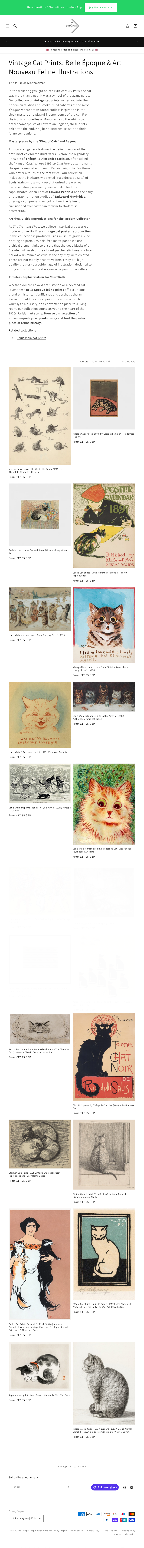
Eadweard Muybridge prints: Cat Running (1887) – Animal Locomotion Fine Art (38, 990)
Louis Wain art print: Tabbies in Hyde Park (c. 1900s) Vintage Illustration (40, 809)
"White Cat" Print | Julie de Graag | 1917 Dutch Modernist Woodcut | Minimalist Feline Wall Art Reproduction (102, 1305)
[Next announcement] (137, 42)
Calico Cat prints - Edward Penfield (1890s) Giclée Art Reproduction (100, 574)
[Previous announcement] (7, 42)
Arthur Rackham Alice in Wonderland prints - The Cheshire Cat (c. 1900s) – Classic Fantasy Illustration (39, 1051)
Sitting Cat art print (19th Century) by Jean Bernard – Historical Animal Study (100, 1195)
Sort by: (84, 361)
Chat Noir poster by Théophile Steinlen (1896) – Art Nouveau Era (104, 1107)
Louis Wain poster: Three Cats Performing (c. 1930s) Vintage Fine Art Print (39, 921)
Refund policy (76, 1530)
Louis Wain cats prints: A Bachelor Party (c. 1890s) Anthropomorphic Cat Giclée (98, 717)
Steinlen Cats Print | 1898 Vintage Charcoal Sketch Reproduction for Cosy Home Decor (34, 1174)
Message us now (103, 7)
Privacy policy (92, 1530)
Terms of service (110, 1530)
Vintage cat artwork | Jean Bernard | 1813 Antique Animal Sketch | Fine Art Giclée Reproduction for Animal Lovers (102, 1430)
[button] (7, 26)
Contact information (125, 1534)
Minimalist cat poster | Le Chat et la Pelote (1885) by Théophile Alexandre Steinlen (35, 471)
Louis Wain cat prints (31, 338)
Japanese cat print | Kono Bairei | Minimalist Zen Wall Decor (40, 1395)
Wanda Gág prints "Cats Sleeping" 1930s (93, 923)
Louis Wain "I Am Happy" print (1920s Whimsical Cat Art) (38, 752)
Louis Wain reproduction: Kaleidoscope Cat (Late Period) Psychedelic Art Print (102, 850)
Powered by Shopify (58, 1530)
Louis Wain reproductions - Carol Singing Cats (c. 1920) (37, 635)
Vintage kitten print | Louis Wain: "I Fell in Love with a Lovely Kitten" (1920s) (100, 669)
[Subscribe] (68, 1487)
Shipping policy (128, 1530)
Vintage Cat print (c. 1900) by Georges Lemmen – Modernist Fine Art (103, 435)
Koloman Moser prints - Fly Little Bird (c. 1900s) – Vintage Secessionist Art (102, 1003)
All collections (78, 1466)
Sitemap (62, 1466)
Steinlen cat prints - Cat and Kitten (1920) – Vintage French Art (39, 552)
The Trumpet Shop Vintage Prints (33, 1530)
